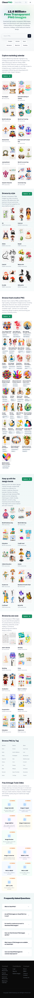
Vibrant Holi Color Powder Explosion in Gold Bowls (17, 382)
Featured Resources (5, 977)
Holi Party (15, 384)
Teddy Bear (19, 368)
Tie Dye (14, 775)
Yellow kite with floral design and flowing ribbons (19, 430)
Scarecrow (5, 584)
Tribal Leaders (6, 336)
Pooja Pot (25, 451)
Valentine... (15, 334)
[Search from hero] (29, 36)
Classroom (21, 730)
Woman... (12, 418)
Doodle (4, 285)
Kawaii (19, 244)
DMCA (24, 971)
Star (13, 759)
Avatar (20, 564)
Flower (14, 765)
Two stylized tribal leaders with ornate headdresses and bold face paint (7, 333)
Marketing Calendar (4, 981)
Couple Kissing (28, 433)
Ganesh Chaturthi (7, 182)
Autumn (18, 41)
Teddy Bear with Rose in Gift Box (19, 364)
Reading (25, 45)
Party (19, 668)
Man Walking (26, 336)
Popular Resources (5, 973)
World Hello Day (22, 522)
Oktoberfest (5, 139)
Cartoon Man (4, 434)
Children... (11, 352)
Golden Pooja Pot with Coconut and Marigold (26, 447)
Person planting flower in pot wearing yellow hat (27, 382)
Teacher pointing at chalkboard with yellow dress (6, 448)
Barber (14, 745)
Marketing (20, 709)
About (25, 969)
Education (5, 543)
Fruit (24, 765)
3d (2, 223)
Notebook (9, 45)
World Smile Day (6, 119)
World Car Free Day (23, 119)
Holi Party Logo (5, 402)
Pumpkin (10, 41)
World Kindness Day (7, 522)
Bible (24, 745)
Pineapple (14, 755)
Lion (24, 752)
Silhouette (21, 285)
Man (3, 768)
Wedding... (27, 366)
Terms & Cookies (25, 974)
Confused (5, 605)
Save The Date (15, 772)
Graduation (5, 689)
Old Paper (25, 768)
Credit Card (21, 543)
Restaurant (25, 755)
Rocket (3, 772)
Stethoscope (26, 759)
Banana (3, 745)
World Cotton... (27, 334)
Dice (3, 748)
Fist (3, 765)
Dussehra (5, 334)
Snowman (25, 772)
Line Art (4, 264)
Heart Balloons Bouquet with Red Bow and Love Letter (17, 333)
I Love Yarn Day (6, 466)
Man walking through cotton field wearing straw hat (27, 333)
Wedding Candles (28, 352)
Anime (3, 244)
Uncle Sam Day (22, 182)
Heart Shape (5, 467)
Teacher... (5, 451)
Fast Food (25, 748)
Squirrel (4, 759)
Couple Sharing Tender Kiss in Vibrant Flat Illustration (28, 430)
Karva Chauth (18, 417)
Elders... (13, 451)
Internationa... (12, 366)
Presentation (5, 709)
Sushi (3, 775)
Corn (13, 762)
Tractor (25, 775)
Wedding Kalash (26, 449)
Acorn (24, 41)
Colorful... (5, 385)
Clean (7, 2)
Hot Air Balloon (15, 752)
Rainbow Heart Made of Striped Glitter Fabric (6, 464)
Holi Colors (15, 385)
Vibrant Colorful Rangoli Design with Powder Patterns (6, 382)
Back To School (22, 689)
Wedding (4, 668)
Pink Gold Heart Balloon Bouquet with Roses (27, 365)
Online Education (6, 564)
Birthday (20, 647)
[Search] (26, 2)
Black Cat (17, 45)
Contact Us (26, 977)
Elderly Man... (19, 402)
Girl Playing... (11, 369)
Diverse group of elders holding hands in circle (15, 447)
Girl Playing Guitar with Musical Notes (11, 365)
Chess (3, 762)
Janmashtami (6, 162)
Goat (3, 752)
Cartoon (20, 223)
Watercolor (21, 264)
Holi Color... (5, 384)
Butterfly (20, 605)
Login (14, 969)
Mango (14, 768)
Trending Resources (5, 969)
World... (12, 416)
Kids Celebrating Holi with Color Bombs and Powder (13, 349)
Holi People (11, 351)
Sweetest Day (21, 352)
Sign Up (15, 971)
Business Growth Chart (24, 584)
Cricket (25, 762)
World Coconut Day (23, 162)
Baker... (4, 352)
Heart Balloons (16, 336)
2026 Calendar (6, 647)
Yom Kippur (5, 96)
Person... (25, 385)
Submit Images (16, 973)
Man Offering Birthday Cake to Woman (21, 349)
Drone (13, 748)
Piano (3, 755)
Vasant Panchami (27, 400)
